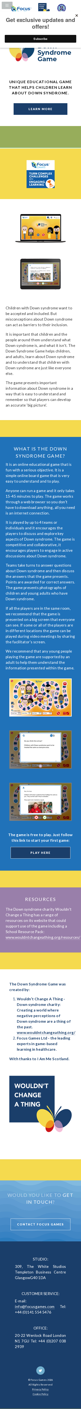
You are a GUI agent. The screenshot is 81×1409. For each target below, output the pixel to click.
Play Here (40, 852)
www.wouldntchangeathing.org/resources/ (43, 937)
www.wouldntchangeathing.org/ (46, 1032)
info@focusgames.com (34, 1306)
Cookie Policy (41, 1394)
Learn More (40, 109)
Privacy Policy (40, 1389)
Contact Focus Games (40, 1224)
